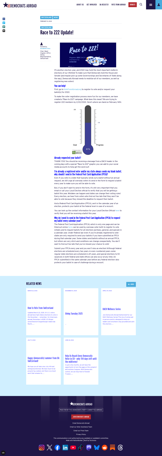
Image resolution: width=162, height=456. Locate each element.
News (56, 18)
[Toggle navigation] (150, 4)
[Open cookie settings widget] (3, 453)
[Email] (4, 31)
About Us (80, 5)
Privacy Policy (81, 434)
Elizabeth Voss (45, 49)
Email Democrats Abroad (81, 423)
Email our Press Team (81, 431)
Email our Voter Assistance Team (81, 427)
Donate (132, 5)
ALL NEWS (131, 284)
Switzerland (46, 18)
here (117, 211)
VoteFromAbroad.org (72, 89)
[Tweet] (4, 23)
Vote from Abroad (118, 5)
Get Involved (92, 5)
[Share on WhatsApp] (4, 27)
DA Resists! (104, 5)
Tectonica (92, 441)
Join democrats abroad (81, 417)
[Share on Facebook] (4, 19)
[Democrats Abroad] (20, 5)
